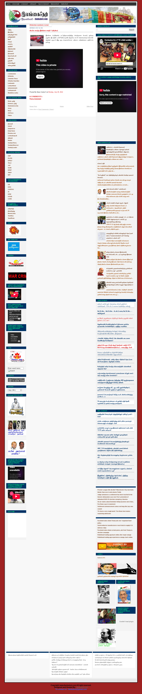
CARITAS (11, 189)
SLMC (10, 168)
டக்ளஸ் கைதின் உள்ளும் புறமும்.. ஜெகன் (117, 203)
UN (9, 184)
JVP (9, 165)
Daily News (11, 131)
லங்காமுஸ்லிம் (12, 65)
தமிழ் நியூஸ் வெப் (12, 34)
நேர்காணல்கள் (55, 4)
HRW (9, 194)
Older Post (90, 106)
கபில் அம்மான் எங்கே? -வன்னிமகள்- (116, 189)
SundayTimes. (12, 143)
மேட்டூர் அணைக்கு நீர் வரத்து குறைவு (105, 660)
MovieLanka (12, 213)
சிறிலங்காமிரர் (11, 49)
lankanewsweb (12, 88)
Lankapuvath (12, 90)
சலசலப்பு (10, 44)
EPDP (10, 170)
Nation (10, 140)
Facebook (40, 25)
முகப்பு (9, 4)
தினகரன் (10, 124)
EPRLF (10, 160)
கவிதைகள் (33, 4)
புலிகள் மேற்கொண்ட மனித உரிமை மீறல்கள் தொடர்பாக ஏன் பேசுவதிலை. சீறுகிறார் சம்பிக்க (115, 360)
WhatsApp (33, 25)
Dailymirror (11, 128)
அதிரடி (10, 30)
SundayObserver (13, 145)
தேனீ (9, 39)
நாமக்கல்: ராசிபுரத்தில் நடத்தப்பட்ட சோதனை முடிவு (108, 664)
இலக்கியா (10, 32)
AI (8, 192)
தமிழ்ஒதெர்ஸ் (11, 37)
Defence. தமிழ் (12, 103)
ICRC (9, 187)
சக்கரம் (10, 42)
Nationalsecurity (13, 106)
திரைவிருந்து (11, 211)
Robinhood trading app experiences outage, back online (115, 537)
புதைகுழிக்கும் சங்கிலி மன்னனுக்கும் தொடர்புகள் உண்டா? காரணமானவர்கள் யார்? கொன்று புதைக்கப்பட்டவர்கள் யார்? (119, 236)
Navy (9, 110)
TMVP (10, 172)
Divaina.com (12, 133)
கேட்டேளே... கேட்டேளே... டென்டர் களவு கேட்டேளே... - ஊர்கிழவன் (115, 312)
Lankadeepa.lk (12, 136)
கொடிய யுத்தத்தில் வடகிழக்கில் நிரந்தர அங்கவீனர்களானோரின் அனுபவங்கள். (110, 353)
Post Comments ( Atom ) (46, 109)
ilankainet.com (82, 687)
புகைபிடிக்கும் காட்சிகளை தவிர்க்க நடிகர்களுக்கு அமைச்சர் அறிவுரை (113, 657)
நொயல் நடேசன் (12, 56)
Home (62, 106)
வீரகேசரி (10, 138)
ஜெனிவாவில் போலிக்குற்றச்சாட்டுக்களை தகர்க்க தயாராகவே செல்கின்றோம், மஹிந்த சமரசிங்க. (113, 325)
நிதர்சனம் (10, 51)
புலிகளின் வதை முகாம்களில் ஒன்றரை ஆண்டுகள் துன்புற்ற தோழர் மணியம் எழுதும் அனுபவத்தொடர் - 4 (120, 285)
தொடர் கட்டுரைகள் (43, 4)
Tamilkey (11, 216)
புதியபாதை (11, 58)
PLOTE (10, 158)
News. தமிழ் (11, 101)
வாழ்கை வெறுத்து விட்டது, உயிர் (109, 387)
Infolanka (11, 76)
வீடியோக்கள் (64, 4)
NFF (9, 175)
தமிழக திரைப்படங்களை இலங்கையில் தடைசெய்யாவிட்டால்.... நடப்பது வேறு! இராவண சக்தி (119, 254)
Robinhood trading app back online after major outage (114, 535)
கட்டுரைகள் (24, 4)
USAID (10, 196)
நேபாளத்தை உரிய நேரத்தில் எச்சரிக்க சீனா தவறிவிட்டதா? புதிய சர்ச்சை (71, 674)
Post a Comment (35, 99)
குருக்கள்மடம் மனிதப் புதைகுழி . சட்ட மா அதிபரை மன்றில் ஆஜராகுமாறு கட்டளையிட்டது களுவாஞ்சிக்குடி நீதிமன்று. (119, 219)
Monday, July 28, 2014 (55, 92)
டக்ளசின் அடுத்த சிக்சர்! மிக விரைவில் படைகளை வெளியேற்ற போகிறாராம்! (114, 339)
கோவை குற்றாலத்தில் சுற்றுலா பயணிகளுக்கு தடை (108, 662)
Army (9, 108)
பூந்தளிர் (10, 60)
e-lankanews (12, 74)
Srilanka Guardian (13, 81)
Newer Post (33, 106)
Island (10, 126)
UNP (9, 156)
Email (47, 25)
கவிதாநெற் (11, 208)
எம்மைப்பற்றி (16, 4)
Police (10, 115)
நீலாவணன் (11, 53)
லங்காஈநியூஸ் (11, 63)
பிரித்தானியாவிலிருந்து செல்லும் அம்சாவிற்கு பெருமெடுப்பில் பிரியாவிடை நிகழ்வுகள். (112, 332)
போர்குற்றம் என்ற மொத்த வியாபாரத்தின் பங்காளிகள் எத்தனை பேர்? (114, 367)
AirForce (10, 113)
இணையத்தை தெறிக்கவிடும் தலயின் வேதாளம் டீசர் (22, 655)
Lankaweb (11, 83)
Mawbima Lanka (13, 93)
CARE (10, 199)
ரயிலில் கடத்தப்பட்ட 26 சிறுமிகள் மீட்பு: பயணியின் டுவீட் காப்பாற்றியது (114, 655)
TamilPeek (11, 218)
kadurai (100, 557)
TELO (9, 163)
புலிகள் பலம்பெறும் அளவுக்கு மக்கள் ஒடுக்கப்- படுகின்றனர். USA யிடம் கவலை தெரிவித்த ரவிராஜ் (114, 305)
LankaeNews (12, 86)
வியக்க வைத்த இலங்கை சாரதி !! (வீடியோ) (44, 30)
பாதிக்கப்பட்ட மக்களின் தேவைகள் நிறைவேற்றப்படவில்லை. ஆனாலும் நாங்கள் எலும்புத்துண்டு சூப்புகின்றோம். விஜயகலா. (117, 149)
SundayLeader (12, 147)
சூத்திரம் (10, 46)
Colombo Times (13, 78)
